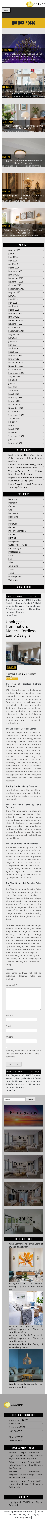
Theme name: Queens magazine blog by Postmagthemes (25, 1514)
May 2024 (12, 345)
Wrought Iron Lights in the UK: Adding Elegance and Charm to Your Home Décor (26, 1329)
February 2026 (15, 271)
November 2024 (15, 323)
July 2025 (12, 295)
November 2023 (15, 366)
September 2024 (16, 330)
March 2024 (13, 352)
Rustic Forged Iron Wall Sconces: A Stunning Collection (23, 196)
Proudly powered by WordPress (19, 1511)
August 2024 (14, 334)
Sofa (10, 558)
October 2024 (14, 327)
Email (9, 1026)
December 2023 (15, 362)
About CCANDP (16, 1437)
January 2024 (14, 359)
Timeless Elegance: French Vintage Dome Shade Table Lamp (23, 127)
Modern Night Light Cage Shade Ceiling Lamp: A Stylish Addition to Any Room (23, 55)
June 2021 (13, 439)
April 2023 (13, 390)
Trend (11, 573)
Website (9, 1037)
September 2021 (16, 436)
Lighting (6, 156)
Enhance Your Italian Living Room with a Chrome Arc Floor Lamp (23, 92)
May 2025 (12, 302)
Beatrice (5, 62)
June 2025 (13, 299)
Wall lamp (13, 580)
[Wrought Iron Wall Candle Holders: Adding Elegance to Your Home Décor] (26, 1265)
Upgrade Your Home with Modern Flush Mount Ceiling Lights (23, 161)
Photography (14, 551)
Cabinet (12, 506)
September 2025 (16, 288)
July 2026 (12, 253)
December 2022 (15, 404)
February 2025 (15, 313)
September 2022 (16, 415)
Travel (11, 569)
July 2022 (12, 422)
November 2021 (15, 432)
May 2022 (12, 425)
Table (10, 562)
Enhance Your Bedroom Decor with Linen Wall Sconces (23, 231)
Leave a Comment (11, 679)
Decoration (7, 49)
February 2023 (15, 397)
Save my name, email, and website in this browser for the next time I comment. (23, 1053)
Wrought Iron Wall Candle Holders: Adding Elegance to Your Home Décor (26, 1286)
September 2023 (16, 373)
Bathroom (13, 499)
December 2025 (15, 278)
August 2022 (14, 418)
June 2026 (13, 257)
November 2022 (15, 408)
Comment (11, 985)
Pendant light (14, 548)
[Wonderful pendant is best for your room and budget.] (26, 1365)
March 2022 (13, 429)
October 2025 (14, 285)
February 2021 (15, 443)
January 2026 (14, 274)
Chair (10, 509)
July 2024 (12, 337)
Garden (12, 527)
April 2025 (13, 306)
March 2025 (13, 309)
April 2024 (13, 348)
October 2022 (14, 411)
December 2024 (15, 320)
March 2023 (13, 394)
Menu (6, 10)
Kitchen (12, 534)
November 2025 (15, 281)
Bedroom (12, 502)
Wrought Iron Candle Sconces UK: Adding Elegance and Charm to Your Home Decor (26, 1338)
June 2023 (13, 383)
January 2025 (14, 316)
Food (10, 520)
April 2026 (13, 264)
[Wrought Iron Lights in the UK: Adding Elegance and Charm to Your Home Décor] (26, 1308)
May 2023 (12, 387)
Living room (14, 541)
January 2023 (14, 401)
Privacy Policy (15, 1440)
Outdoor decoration (17, 544)
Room (11, 555)
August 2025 (14, 292)
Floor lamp (7, 87)
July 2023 (12, 380)
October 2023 (14, 369)
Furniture (12, 523)
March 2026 (13, 267)
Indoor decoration (17, 530)
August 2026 (14, 250)
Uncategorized (15, 576)
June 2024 (13, 341)
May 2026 (12, 260)
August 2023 (14, 376)
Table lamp (7, 121)
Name (9, 1015)
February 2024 (15, 355)
